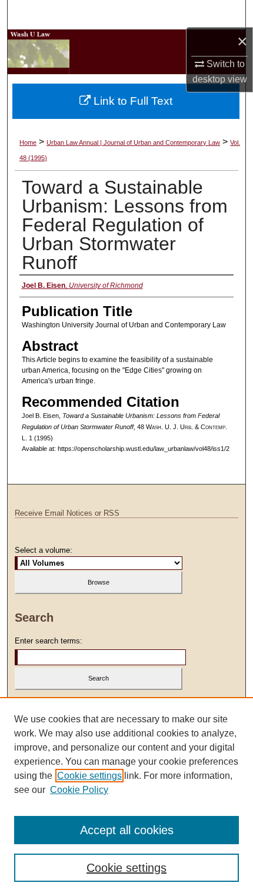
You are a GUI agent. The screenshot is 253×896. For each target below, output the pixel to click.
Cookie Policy (79, 790)
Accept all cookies (127, 830)
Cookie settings (89, 776)
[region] (126, 796)
